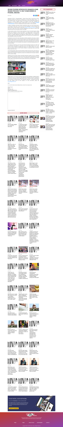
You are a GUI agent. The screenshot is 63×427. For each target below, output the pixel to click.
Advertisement (39, 422)
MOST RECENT (14, 5)
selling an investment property (30, 27)
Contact (48, 422)
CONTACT (23, 5)
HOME (9, 5)
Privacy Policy (31, 422)
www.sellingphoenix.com (12, 81)
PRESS (19, 5)
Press (15, 422)
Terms (23, 422)
